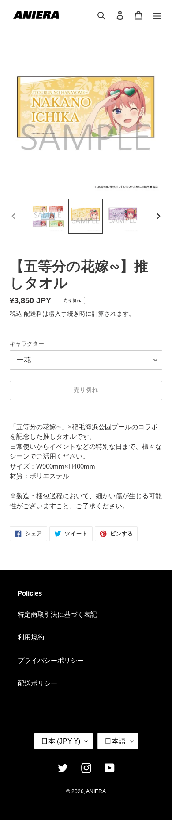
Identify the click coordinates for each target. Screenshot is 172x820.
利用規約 (31, 637)
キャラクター (27, 343)
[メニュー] (157, 15)
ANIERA (96, 791)
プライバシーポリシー (51, 660)
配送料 (33, 313)
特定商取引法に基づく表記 (57, 614)
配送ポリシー (37, 683)
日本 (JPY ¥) (60, 741)
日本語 (115, 741)
